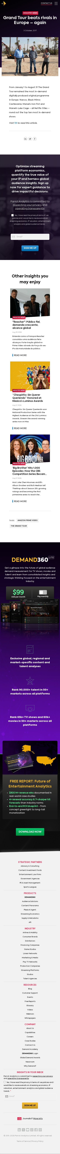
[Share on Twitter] (30, 139)
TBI (15, 123)
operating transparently (29, 208)
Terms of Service (23, 1141)
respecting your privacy (27, 205)
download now (30, 832)
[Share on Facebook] (34, 139)
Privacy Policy (37, 1141)
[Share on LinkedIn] (25, 139)
